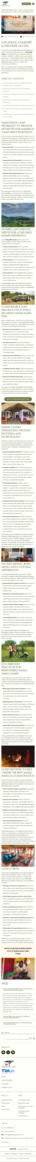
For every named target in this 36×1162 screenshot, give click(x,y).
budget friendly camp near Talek (24, 807)
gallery (4, 1084)
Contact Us (6, 1088)
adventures (6, 1080)
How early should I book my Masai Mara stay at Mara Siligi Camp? (17, 1023)
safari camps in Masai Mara (26, 180)
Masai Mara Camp (11, 10)
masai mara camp (17, 136)
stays (3, 1077)
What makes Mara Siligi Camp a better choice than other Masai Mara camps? (18, 989)
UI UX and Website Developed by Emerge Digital (19, 1151)
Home (3, 10)
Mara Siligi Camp (11, 152)
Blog (5, 36)
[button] (33, 4)
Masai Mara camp (6, 62)
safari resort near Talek (9, 176)
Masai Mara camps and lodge (13, 283)
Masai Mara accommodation (22, 50)
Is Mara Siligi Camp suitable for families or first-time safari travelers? (16, 1017)
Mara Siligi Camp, (14, 536)
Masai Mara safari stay (16, 185)
